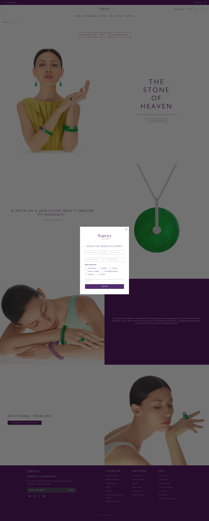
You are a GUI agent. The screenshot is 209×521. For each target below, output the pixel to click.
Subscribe (104, 286)
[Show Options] (95, 252)
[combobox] (90, 252)
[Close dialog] (126, 229)
